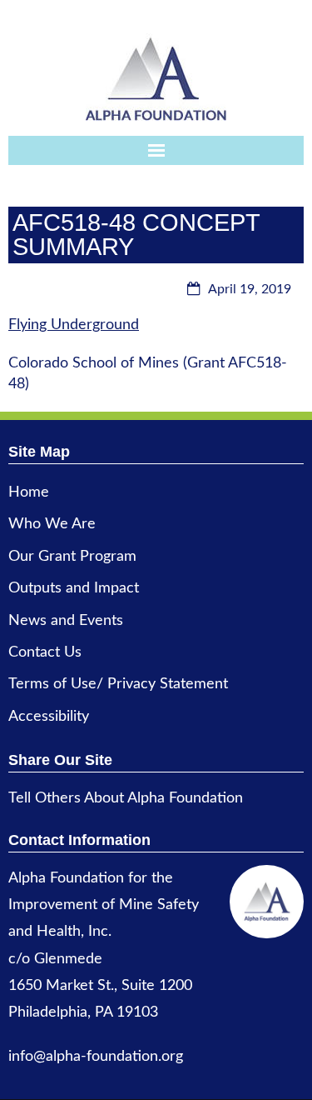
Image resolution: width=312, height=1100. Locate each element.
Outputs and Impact (73, 588)
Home (28, 492)
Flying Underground (73, 325)
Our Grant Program (72, 556)
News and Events (65, 620)
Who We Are (52, 524)
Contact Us (45, 652)
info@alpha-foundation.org (95, 1056)
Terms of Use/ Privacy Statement (118, 684)
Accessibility (48, 716)
